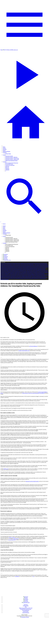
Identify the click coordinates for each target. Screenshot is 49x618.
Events (4, 154)
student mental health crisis (24, 350)
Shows (4, 150)
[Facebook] (5, 254)
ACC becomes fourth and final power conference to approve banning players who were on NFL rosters (23, 264)
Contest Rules (8, 153)
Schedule (4, 149)
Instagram (7, 169)
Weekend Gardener (6, 151)
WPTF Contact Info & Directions (11, 162)
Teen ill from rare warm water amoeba (20, 266)
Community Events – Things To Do (12, 158)
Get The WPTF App (9, 164)
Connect (4, 161)
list (33, 576)
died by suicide (12, 537)
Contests (5, 152)
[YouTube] (5, 257)
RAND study (5, 468)
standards (17, 576)
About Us (7, 167)
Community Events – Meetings (11, 157)
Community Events (9, 156)
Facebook (7, 168)
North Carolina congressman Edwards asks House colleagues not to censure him (16, 263)
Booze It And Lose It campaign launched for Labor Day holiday (17, 269)
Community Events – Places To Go (12, 159)
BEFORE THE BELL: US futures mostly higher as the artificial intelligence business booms (24, 271)
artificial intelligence (33, 346)
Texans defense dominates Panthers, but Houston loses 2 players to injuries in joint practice (22, 274)
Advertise (7, 166)
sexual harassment (12, 539)
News (4, 146)
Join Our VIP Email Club (9, 165)
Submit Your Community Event (11, 160)
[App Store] (5, 258)
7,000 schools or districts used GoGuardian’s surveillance (33, 393)
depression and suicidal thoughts (32, 481)
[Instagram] (5, 256)
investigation (16, 538)
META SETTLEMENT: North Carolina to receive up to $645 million (14, 277)
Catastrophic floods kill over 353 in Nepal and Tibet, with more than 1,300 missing (22, 270)
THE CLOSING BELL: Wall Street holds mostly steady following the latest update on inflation (20, 273)
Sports (4, 147)
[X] (5, 255)
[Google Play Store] (7, 260)
